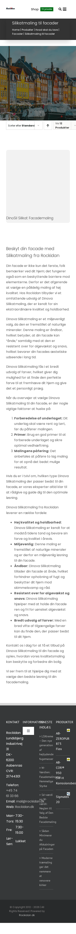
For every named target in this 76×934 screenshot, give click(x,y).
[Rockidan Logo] (10, 9)
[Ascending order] (48, 126)
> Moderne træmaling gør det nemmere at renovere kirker (45, 871)
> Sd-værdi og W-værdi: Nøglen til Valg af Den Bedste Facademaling (47, 808)
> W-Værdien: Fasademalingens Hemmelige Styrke (50, 777)
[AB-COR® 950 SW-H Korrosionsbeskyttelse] (68, 760)
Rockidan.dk (24, 806)
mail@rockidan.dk (30, 801)
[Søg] (60, 9)
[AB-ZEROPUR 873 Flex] (68, 730)
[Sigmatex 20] (68, 795)
